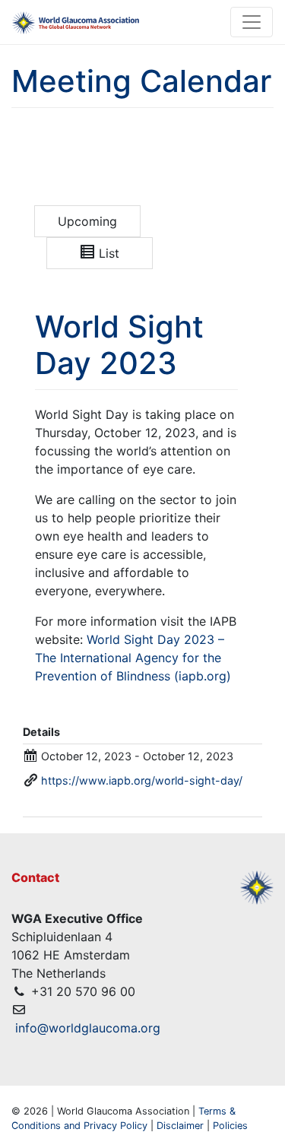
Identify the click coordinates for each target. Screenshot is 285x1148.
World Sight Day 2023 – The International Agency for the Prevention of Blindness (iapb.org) (133, 657)
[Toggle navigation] (251, 22)
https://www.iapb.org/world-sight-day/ (141, 780)
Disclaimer (180, 1125)
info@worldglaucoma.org (87, 1027)
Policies (230, 1125)
